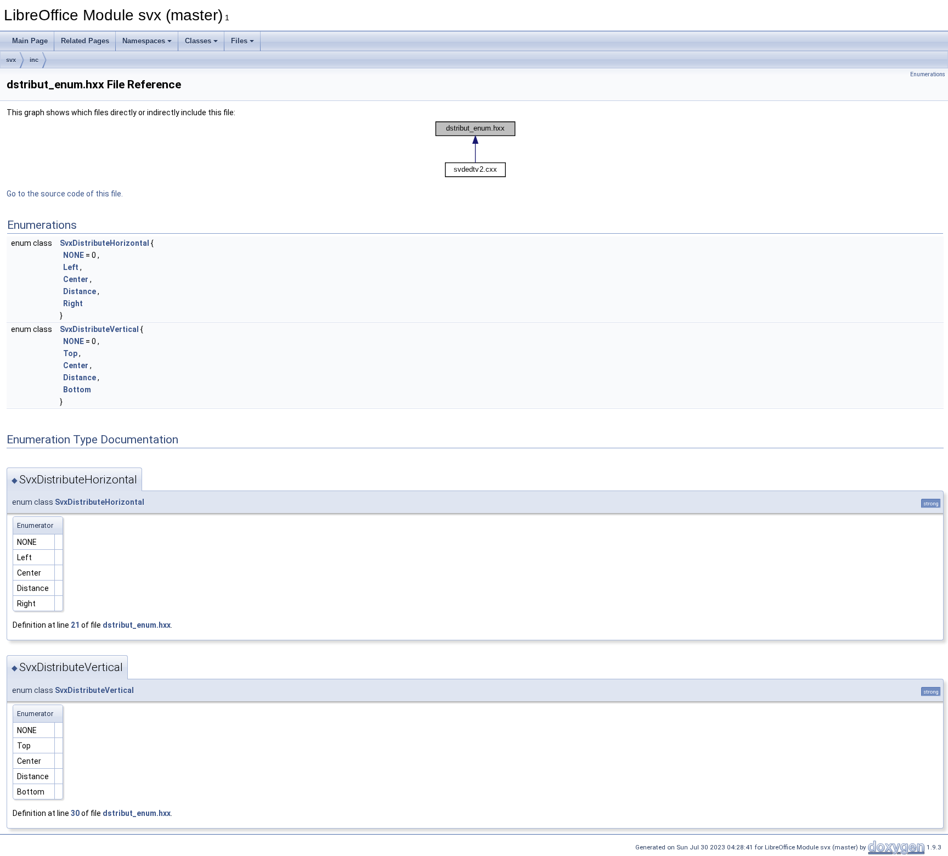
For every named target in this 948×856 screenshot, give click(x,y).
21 (75, 625)
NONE (73, 255)
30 (75, 813)
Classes (198, 41)
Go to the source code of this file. (65, 193)
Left (70, 267)
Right (73, 303)
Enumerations (927, 74)
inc (34, 60)
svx (11, 60)
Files (239, 41)
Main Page (30, 41)
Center (75, 279)
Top (70, 353)
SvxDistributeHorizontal (104, 243)
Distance (79, 291)
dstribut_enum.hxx (137, 625)
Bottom (77, 389)
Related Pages (85, 41)
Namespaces (143, 41)
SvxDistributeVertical (99, 329)
